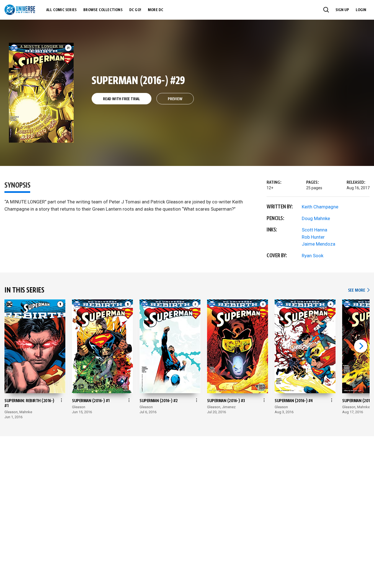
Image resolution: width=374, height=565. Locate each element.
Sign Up (342, 9)
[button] (326, 9)
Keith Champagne (320, 207)
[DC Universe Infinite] (19, 9)
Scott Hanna (314, 230)
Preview (175, 99)
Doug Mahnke (316, 218)
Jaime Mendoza (318, 244)
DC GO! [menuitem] (135, 9)
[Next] (360, 346)
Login (361, 9)
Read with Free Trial (121, 99)
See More (359, 290)
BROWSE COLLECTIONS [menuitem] (103, 9)
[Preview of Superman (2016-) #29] (41, 93)
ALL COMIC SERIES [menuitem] (61, 9)
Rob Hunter (313, 237)
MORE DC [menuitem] (155, 9)
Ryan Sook (312, 255)
